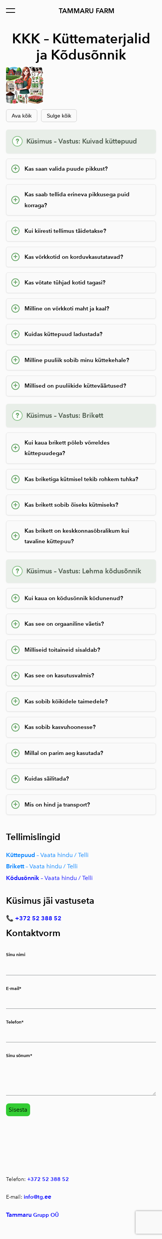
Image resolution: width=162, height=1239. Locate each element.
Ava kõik (22, 116)
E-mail (12, 988)
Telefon (13, 1022)
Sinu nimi (15, 954)
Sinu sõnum (18, 1055)
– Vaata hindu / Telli (66, 878)
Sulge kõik (59, 116)
